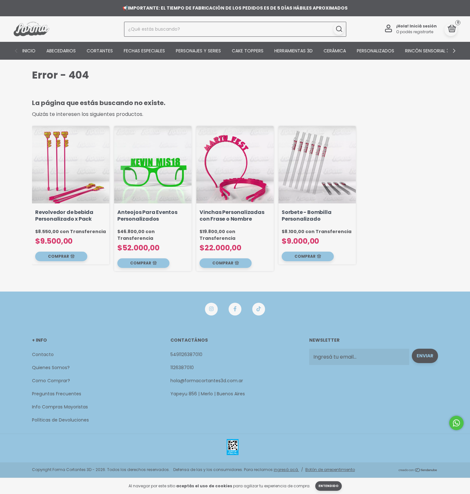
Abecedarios (61, 51)
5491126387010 (186, 354)
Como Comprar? (51, 380)
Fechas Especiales (144, 51)
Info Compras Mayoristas (60, 407)
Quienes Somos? (51, 367)
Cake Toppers (247, 51)
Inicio (28, 51)
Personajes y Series (198, 51)
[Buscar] (338, 29)
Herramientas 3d (293, 51)
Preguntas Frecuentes (56, 394)
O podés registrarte (414, 31)
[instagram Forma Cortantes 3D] (211, 309)
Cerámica (335, 51)
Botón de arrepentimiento (330, 469)
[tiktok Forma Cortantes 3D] (258, 309)
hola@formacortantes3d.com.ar (206, 380)
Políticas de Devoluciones (60, 420)
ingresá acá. (286, 469)
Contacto (43, 354)
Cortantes (100, 51)
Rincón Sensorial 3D (428, 51)
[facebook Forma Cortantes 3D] (235, 309)
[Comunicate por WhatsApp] (456, 423)
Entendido (328, 485)
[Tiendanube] (418, 470)
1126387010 (182, 367)
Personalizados (375, 51)
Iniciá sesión (423, 26)
